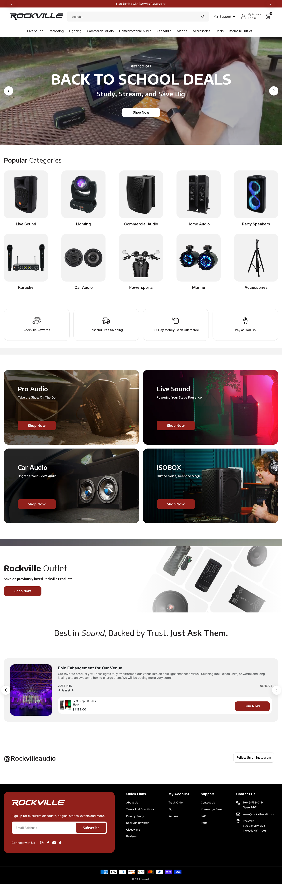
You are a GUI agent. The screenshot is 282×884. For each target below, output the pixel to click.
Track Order (176, 802)
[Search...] (203, 16)
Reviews (131, 836)
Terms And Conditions (140, 809)
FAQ (203, 816)
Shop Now (141, 112)
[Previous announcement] (11, 3)
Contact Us (208, 802)
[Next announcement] (270, 3)
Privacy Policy (135, 816)
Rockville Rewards (137, 822)
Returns (173, 816)
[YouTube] (54, 843)
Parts (204, 822)
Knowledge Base (211, 809)
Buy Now (252, 706)
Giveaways (133, 829)
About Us (132, 802)
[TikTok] (60, 843)
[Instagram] (42, 843)
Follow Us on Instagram (254, 757)
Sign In (172, 809)
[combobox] (138, 17)
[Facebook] (48, 843)
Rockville (145, 879)
